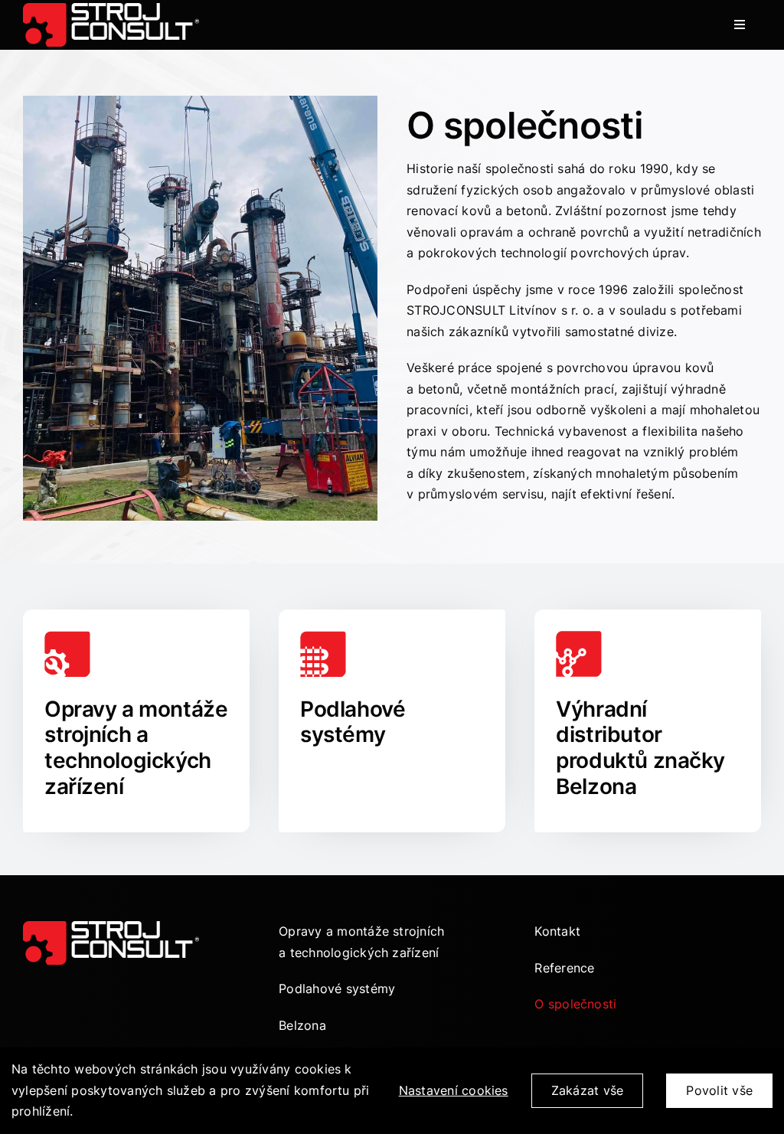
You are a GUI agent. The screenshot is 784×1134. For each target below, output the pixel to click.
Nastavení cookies (453, 1090)
